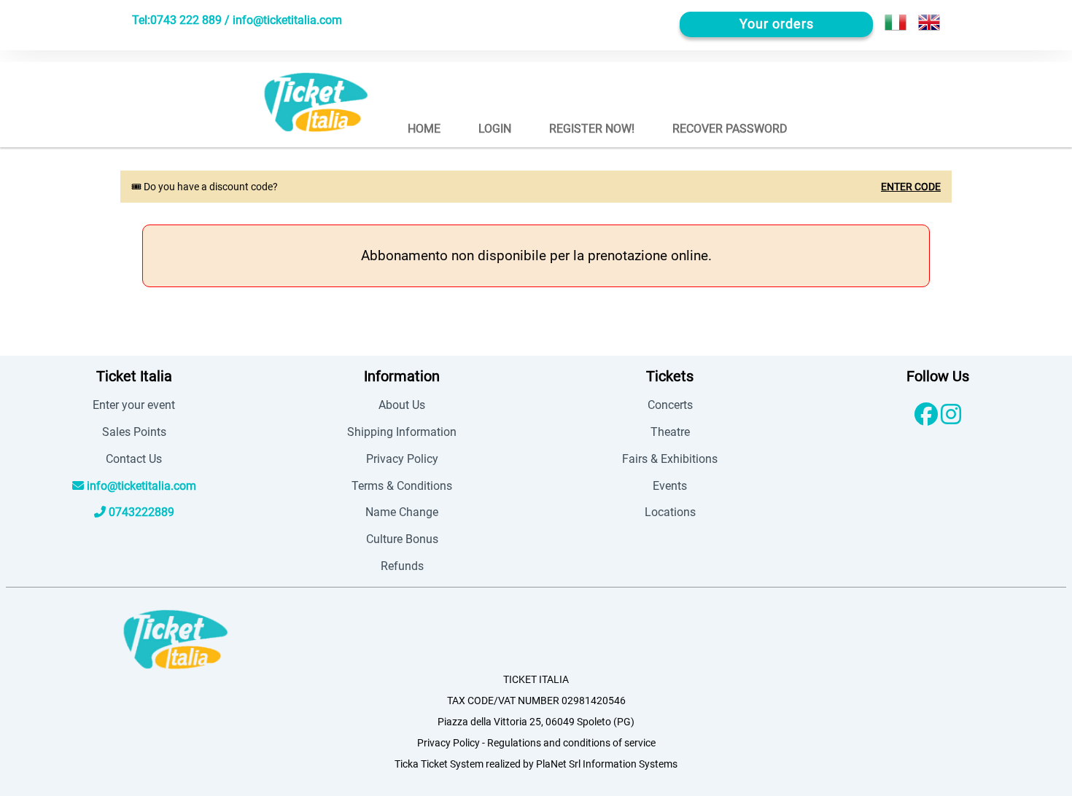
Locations (670, 512)
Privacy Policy (402, 459)
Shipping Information (402, 432)
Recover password (730, 129)
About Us (401, 405)
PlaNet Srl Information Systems (606, 764)
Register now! (591, 129)
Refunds (402, 566)
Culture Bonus (402, 539)
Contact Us (134, 459)
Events (670, 486)
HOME (424, 129)
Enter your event (134, 405)
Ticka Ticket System (439, 764)
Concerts (670, 405)
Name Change (401, 512)
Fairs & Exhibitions (670, 459)
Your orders (776, 24)
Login (494, 129)
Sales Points (134, 432)
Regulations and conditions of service (571, 743)
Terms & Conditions (401, 486)
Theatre (670, 432)
